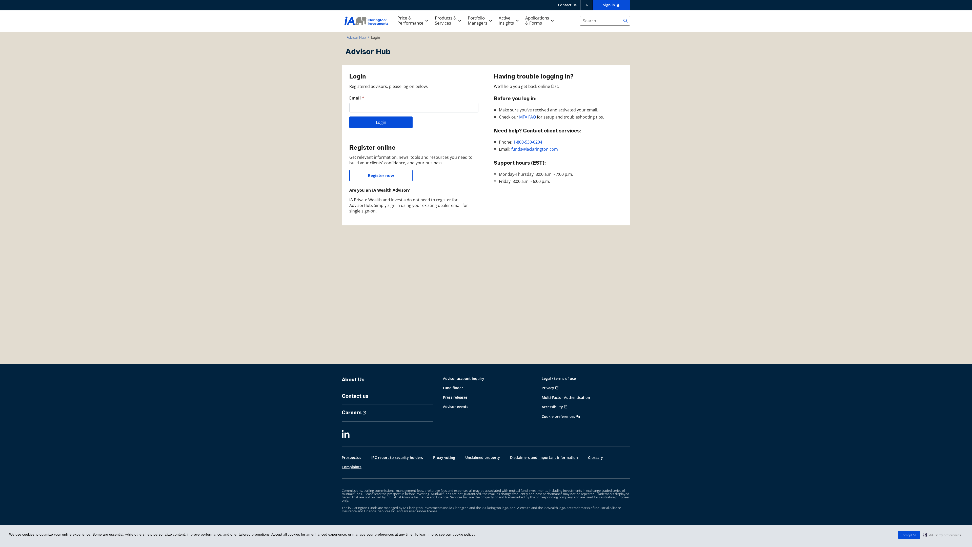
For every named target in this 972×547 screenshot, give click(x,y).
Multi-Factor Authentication (566, 397)
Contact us (567, 5)
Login (381, 122)
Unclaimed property (482, 457)
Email (355, 98)
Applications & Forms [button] (537, 20)
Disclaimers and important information (544, 457)
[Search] (625, 20)
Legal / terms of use (559, 378)
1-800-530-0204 (527, 142)
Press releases (455, 397)
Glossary (595, 457)
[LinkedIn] (346, 434)
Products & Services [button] (445, 20)
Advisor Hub (356, 37)
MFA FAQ (527, 117)
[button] (942, 535)
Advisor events (455, 406)
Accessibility (552, 406)
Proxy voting (444, 457)
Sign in (609, 5)
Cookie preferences (558, 416)
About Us (353, 380)
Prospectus (351, 457)
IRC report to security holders (397, 457)
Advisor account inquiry (463, 378)
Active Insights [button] (506, 20)
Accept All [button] (909, 535)
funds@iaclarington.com (534, 149)
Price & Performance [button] (410, 20)
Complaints (351, 466)
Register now (381, 175)
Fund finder (453, 387)
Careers (351, 412)
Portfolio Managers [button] (477, 20)
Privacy (548, 387)
